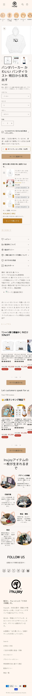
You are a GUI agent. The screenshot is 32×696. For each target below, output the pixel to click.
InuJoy (12, 692)
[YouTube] (28, 570)
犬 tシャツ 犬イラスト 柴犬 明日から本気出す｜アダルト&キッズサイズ (8, 357)
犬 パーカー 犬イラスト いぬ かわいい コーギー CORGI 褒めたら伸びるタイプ (22, 179)
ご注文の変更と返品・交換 (12, 650)
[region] (16, 16)
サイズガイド (6, 230)
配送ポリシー (7, 668)
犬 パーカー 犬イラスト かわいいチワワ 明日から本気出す (22, 191)
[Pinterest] (18, 570)
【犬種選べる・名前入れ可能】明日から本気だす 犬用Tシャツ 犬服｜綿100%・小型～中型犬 (21, 422)
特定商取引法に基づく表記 (12, 664)
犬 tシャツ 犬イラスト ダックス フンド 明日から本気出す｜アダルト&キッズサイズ (21, 357)
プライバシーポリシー (11, 659)
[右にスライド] (30, 61)
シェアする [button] (7, 324)
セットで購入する (12, 221)
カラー (4, 110)
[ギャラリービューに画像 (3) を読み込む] (16, 60)
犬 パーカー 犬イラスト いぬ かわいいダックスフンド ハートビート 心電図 (22, 201)
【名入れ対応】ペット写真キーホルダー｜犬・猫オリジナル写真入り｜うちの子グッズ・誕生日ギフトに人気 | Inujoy (8, 423)
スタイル (4, 92)
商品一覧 (6, 673)
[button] (4, 4)
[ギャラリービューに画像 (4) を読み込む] (24, 60)
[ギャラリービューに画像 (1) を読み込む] (7, 60)
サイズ (4, 101)
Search (5, 641)
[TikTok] (9, 570)
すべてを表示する (16, 382)
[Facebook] (23, 570)
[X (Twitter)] (13, 570)
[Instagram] (4, 570)
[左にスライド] (2, 61)
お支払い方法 (7, 646)
